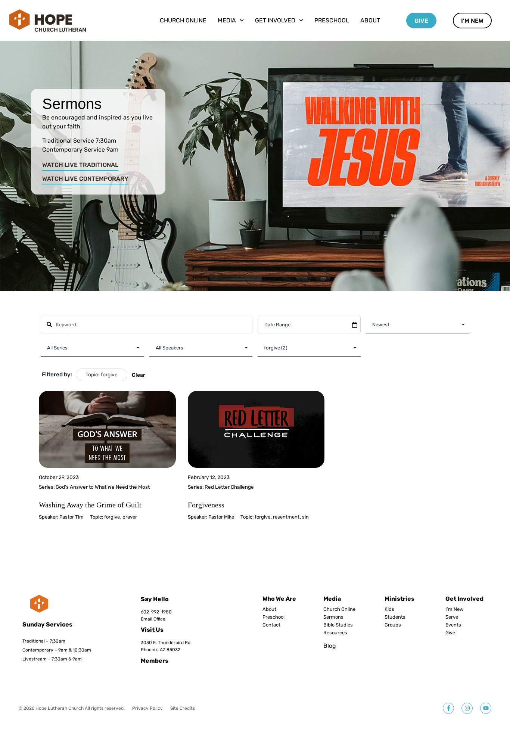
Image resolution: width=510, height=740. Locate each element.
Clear (138, 375)
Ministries (399, 598)
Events (453, 625)
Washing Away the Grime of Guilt (90, 505)
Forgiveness (206, 505)
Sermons (333, 617)
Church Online (183, 20)
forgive (112, 517)
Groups (393, 625)
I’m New (454, 609)
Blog (329, 645)
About (370, 20)
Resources (335, 632)
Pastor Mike (221, 517)
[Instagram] (467, 708)
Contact (271, 625)
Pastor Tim (71, 517)
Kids (389, 609)
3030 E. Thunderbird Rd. (166, 642)
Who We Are (279, 598)
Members (154, 660)
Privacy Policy (147, 708)
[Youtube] (485, 708)
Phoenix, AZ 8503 (159, 649)
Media (332, 598)
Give (450, 632)
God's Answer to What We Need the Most (103, 487)
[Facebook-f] (448, 708)
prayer (129, 517)
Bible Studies (338, 625)
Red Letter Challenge (229, 487)
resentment (286, 517)
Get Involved (464, 598)
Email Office (153, 619)
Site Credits (182, 708)
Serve (451, 617)
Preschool (331, 20)
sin (305, 517)
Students (395, 617)
